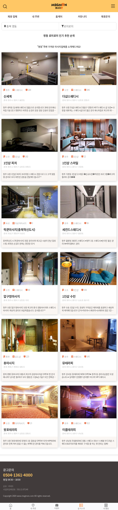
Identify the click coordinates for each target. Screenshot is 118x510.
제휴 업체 (12, 16)
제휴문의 (105, 16)
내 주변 (35, 16)
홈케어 (59, 16)
